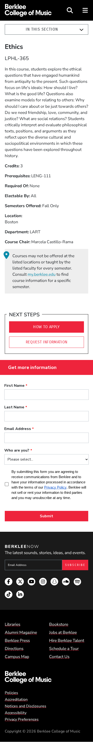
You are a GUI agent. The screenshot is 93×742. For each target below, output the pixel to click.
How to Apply (46, 326)
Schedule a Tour (64, 648)
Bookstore (58, 624)
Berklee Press (17, 640)
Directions (14, 648)
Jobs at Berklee (63, 632)
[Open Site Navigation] (85, 10)
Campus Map (17, 656)
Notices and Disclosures (25, 706)
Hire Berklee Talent (66, 640)
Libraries (12, 624)
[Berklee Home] (46, 677)
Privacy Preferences (22, 719)
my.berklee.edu (42, 274)
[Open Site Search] (70, 10)
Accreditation (16, 699)
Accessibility (15, 712)
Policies (11, 692)
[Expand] (81, 29)
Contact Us (59, 656)
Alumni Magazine (21, 632)
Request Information (46, 342)
